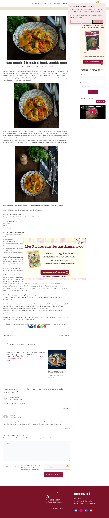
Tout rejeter (87, 22)
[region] (87, 14)
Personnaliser (76, 22)
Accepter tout (98, 22)
